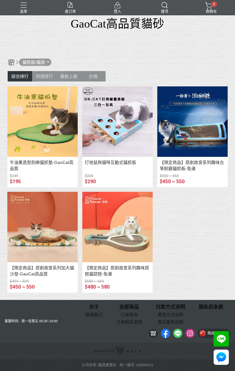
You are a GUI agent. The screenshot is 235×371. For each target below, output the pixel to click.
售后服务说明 (170, 322)
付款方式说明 (170, 307)
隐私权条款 (211, 307)
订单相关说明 (129, 322)
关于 (94, 307)
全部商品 (129, 307)
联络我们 (94, 314)
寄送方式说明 (170, 314)
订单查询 (129, 314)
